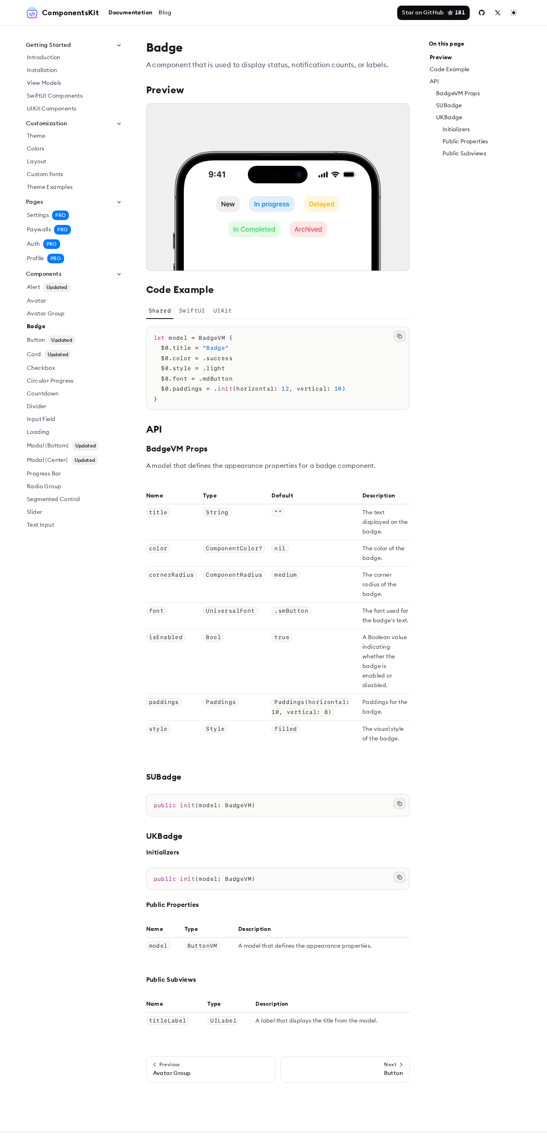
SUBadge (449, 105)
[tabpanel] (278, 368)
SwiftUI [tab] (192, 310)
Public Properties (465, 141)
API (434, 81)
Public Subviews (464, 153)
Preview (441, 57)
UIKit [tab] (222, 310)
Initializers (456, 129)
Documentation (130, 13)
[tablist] (278, 311)
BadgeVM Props (458, 93)
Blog (165, 13)
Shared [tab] (160, 310)
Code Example (450, 69)
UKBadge (449, 117)
